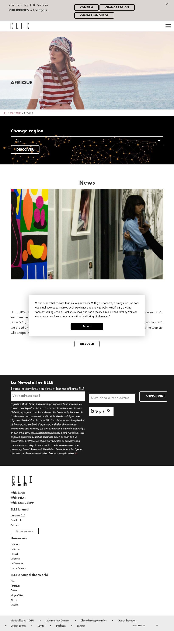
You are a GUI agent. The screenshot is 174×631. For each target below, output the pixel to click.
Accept (87, 326)
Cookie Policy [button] (119, 312)
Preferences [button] (102, 316)
